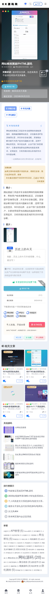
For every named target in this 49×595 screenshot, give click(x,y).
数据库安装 (39, 546)
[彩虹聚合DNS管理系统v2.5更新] (9, 456)
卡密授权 (35, 535)
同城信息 (17, 539)
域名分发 (25, 539)
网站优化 (13, 558)
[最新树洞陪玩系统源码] (9, 466)
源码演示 (18, 553)
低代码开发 (17, 535)
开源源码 (29, 543)
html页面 (25, 67)
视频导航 (15, 566)
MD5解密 (38, 531)
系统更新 (35, 553)
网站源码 (19, 67)
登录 (38, 4)
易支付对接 (22, 549)
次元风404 (13, 511)
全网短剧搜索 (20, 427)
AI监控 (7, 531)
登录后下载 (11, 86)
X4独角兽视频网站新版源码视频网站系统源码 (12, 408)
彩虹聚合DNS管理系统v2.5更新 (28, 454)
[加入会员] (25, 4)
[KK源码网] (4, 381)
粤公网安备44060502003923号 (33, 581)
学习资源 (12, 543)
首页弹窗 (38, 570)
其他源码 (19, 369)
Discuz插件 (28, 531)
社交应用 (27, 553)
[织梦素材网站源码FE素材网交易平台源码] (9, 475)
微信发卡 (13, 546)
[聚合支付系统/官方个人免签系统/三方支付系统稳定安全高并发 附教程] (9, 447)
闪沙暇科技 (24, 579)
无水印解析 (10, 549)
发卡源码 (43, 404)
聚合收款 (25, 562)
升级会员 (43, 73)
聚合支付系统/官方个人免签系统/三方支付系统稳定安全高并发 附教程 (29, 446)
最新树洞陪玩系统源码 (24, 464)
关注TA (20, 381)
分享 (19, 337)
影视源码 (19, 404)
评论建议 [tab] (12, 115)
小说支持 (20, 543)
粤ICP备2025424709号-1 (13, 581)
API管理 (17, 530)
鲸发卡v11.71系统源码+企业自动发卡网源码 (35, 408)
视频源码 (25, 566)
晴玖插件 (32, 549)
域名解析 (35, 539)
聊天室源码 (14, 562)
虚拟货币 (36, 562)
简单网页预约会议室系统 (19, 516)
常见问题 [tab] (26, 108)
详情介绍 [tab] (11, 108)
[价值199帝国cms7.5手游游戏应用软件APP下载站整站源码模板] (9, 439)
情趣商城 (22, 546)
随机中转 (29, 570)
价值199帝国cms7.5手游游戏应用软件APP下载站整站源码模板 (30, 438)
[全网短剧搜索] (9, 429)
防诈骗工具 (20, 570)
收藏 (29, 337)
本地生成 (10, 553)
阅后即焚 (36, 566)
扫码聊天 (30, 546)
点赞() (40, 337)
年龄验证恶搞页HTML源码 (20, 491)
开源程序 (37, 543)
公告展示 (26, 535)
